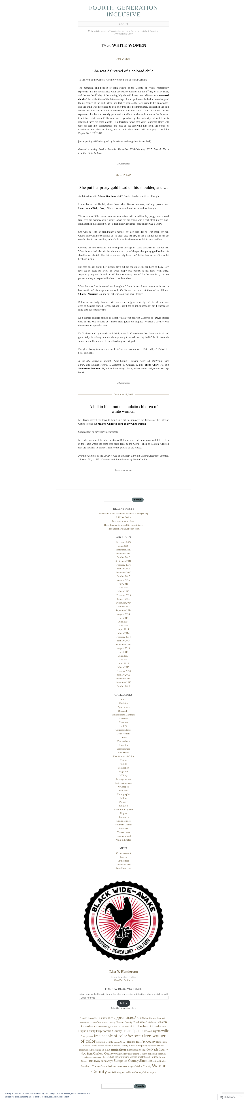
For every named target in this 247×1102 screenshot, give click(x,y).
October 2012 (123, 686)
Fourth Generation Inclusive (123, 11)
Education (123, 745)
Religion (123, 805)
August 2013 (123, 648)
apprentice (107, 1017)
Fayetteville (160, 1031)
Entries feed (123, 860)
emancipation (133, 1030)
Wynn (153, 1072)
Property (123, 802)
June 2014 (123, 621)
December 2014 (123, 602)
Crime (124, 737)
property (99, 1057)
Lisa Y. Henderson (123, 971)
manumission (85, 1050)
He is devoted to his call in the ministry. (123, 525)
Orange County (120, 1054)
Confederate (151, 1022)
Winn (146, 1072)
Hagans (131, 1041)
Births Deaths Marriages (123, 714)
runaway (94, 1060)
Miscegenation (123, 779)
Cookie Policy (63, 1097)
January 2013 (123, 674)
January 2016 (123, 568)
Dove (163, 1027)
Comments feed (123, 864)
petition (91, 1057)
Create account (123, 853)
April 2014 (123, 629)
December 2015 (123, 572)
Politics (123, 798)
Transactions (123, 832)
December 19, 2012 (123, 394)
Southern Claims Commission (98, 1066)
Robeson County (149, 1056)
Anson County (94, 1018)
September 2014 (123, 610)
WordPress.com (123, 868)
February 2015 (123, 595)
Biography (123, 711)
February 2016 (123, 564)
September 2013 (123, 644)
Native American (123, 783)
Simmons (145, 1060)
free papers (87, 1036)
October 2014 (123, 606)
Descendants (123, 741)
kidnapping (141, 1045)
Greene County (120, 1042)
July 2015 (123, 583)
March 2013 (123, 667)
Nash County (159, 1049)
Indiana (100, 1046)
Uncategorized (123, 836)
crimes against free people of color (116, 1026)
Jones (132, 1045)
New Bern (87, 1053)
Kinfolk (123, 764)
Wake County (143, 1066)
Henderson (161, 1041)
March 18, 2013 (123, 175)
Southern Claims (123, 824)
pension (152, 1053)
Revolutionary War (123, 809)
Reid (112, 1057)
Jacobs (107, 1045)
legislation (152, 1046)
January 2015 (123, 599)
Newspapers (123, 786)
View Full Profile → (123, 980)
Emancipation (123, 748)
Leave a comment (123, 470)
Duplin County (86, 1030)
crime (96, 1026)
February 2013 (123, 671)
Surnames (123, 828)
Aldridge (84, 1018)
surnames (121, 1066)
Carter (99, 1022)
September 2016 (123, 561)
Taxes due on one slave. (123, 521)
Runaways (123, 817)
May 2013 (123, 659)
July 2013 (123, 652)
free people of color (110, 1035)
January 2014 (123, 640)
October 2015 (123, 576)
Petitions (123, 790)
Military (124, 775)
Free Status (123, 752)
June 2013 (123, 655)
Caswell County (108, 1022)
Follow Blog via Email (123, 988)
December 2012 (123, 678)
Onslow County (103, 1053)
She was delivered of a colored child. (123, 71)
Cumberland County (146, 1026)
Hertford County (90, 1046)
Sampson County (126, 1060)
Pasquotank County (137, 1053)
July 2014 (123, 618)
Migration (124, 771)
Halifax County (146, 1041)
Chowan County (124, 1022)
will (109, 1072)
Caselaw (124, 718)
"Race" (123, 699)
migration (118, 1049)
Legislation (123, 767)
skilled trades (159, 1061)
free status (135, 1036)
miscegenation (134, 1049)
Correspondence (123, 729)
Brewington (162, 1018)
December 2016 (123, 553)
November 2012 (123, 682)
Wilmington (118, 1072)
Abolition (123, 703)
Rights (123, 813)
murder (146, 1049)
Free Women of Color (123, 756)
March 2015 (123, 591)
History (123, 760)
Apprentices (123, 707)
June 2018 (123, 546)
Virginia (131, 1066)
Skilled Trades (123, 820)
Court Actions (123, 733)
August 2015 (123, 580)
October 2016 (123, 557)
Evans (148, 1031)
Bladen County (148, 1018)
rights (137, 1056)
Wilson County (134, 1072)
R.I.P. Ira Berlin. (123, 517)
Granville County (104, 1042)
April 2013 (123, 663)
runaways (107, 1060)
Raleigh (106, 1057)
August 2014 (123, 614)
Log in (123, 857)
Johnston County (119, 1045)
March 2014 (123, 633)
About (123, 24)
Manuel (160, 1045)
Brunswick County (88, 1022)
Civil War (123, 726)
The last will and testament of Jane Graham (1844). (123, 513)
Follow (123, 1003)
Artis (137, 1017)
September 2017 (123, 549)
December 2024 (123, 542)
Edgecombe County (109, 1031)
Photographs (123, 794)
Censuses (123, 722)
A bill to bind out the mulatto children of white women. (123, 409)
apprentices (124, 1017)
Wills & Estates (123, 839)
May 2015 (123, 587)
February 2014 (123, 636)
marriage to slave (100, 1049)
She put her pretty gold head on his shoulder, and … (123, 187)
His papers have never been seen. (124, 528)
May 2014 (123, 625)
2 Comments (123, 163)
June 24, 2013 (123, 58)
